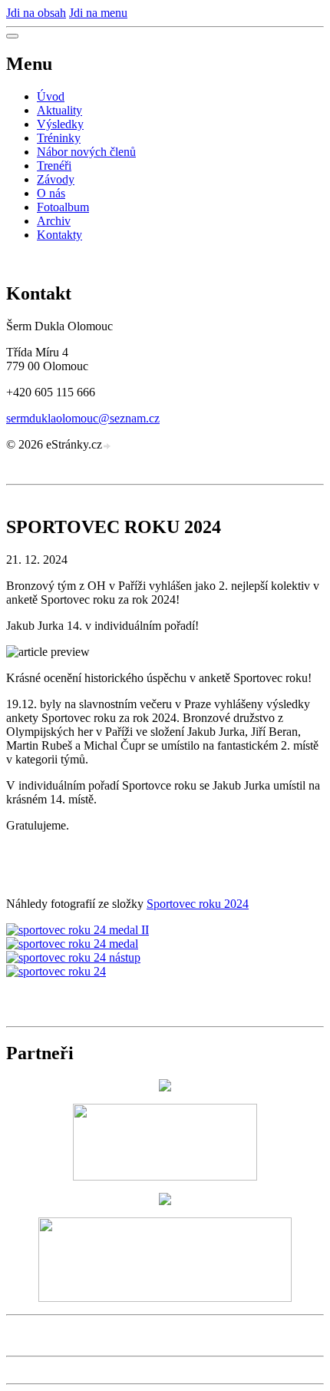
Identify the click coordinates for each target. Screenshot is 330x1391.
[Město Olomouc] (165, 1297)
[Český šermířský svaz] (165, 1087)
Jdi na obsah (36, 12)
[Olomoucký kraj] (165, 1200)
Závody (55, 179)
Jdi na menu (98, 12)
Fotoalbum (63, 207)
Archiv (54, 220)
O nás (51, 193)
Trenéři (54, 165)
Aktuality (59, 110)
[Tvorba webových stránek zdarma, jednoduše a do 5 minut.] (107, 446)
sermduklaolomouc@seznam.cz (83, 418)
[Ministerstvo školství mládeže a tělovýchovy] (165, 1176)
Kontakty (59, 234)
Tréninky (59, 137)
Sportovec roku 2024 (198, 903)
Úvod (50, 96)
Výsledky (60, 124)
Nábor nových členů (86, 151)
